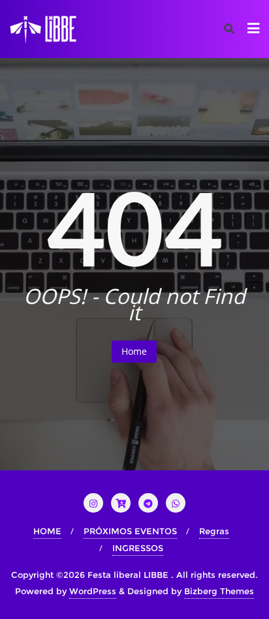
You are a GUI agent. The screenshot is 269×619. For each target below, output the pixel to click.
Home (134, 351)
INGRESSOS (137, 548)
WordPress (92, 591)
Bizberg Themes (219, 591)
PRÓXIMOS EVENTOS (130, 531)
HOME (47, 531)
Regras (214, 531)
